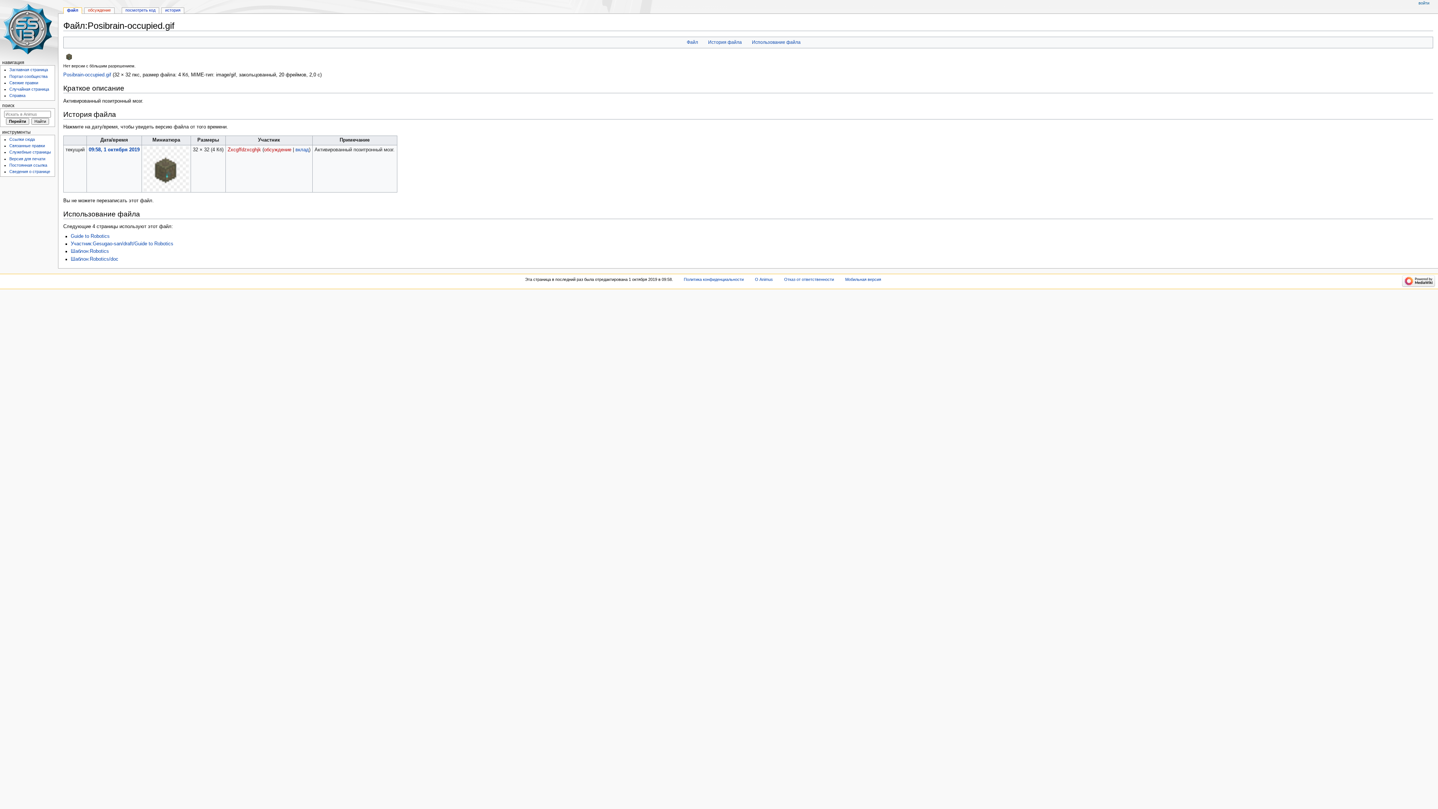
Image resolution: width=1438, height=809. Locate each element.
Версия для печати (27, 159)
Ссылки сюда (22, 139)
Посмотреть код (140, 10)
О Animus (764, 279)
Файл (692, 42)
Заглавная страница (28, 69)
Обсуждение (99, 10)
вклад (302, 149)
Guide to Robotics (90, 236)
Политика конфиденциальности (714, 279)
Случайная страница (29, 89)
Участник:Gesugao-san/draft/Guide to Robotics (122, 243)
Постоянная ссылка (28, 165)
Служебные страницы (30, 152)
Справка (17, 95)
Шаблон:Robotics (90, 251)
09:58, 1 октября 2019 (114, 149)
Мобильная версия (863, 279)
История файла (725, 42)
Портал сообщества (28, 76)
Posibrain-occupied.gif (87, 75)
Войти (1424, 3)
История (172, 10)
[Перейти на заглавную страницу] (29, 29)
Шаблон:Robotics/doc (94, 259)
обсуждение (277, 149)
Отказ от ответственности (809, 279)
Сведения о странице (29, 171)
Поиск (8, 105)
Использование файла (776, 42)
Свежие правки (23, 83)
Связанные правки (27, 145)
